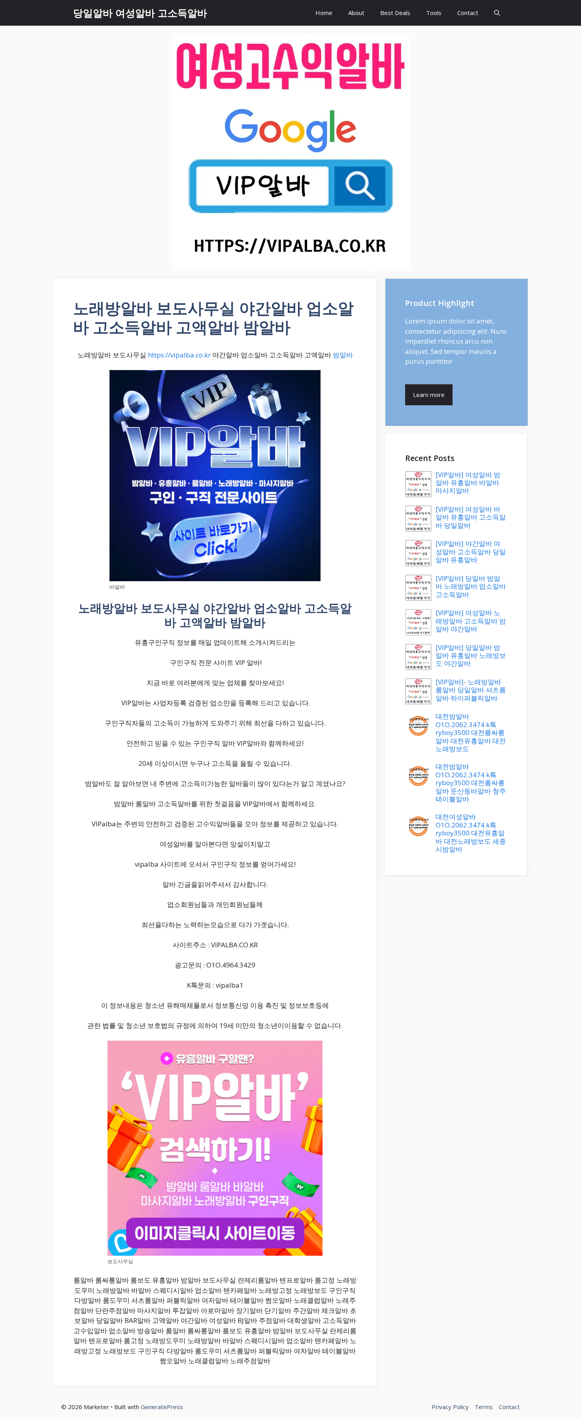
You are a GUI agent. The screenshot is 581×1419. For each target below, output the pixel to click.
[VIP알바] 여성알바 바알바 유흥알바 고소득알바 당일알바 (471, 517)
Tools (433, 13)
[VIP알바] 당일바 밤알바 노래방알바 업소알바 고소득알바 (471, 586)
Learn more (429, 395)
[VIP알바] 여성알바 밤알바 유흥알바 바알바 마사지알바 (468, 482)
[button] (497, 13)
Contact (467, 13)
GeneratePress (162, 1407)
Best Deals (395, 13)
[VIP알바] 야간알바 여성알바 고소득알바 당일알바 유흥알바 (471, 551)
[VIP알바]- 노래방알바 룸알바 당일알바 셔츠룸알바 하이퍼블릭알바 (471, 690)
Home (323, 13)
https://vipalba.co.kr (179, 354)
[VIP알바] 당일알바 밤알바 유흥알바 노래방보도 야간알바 (471, 655)
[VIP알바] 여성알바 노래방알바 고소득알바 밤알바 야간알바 (471, 620)
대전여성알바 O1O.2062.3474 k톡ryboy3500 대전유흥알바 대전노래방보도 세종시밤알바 (471, 833)
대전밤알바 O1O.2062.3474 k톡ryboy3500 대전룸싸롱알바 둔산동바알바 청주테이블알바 (471, 782)
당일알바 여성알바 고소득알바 (140, 12)
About (356, 13)
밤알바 (343, 354)
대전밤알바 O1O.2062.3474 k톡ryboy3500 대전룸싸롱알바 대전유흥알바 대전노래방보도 (471, 732)
